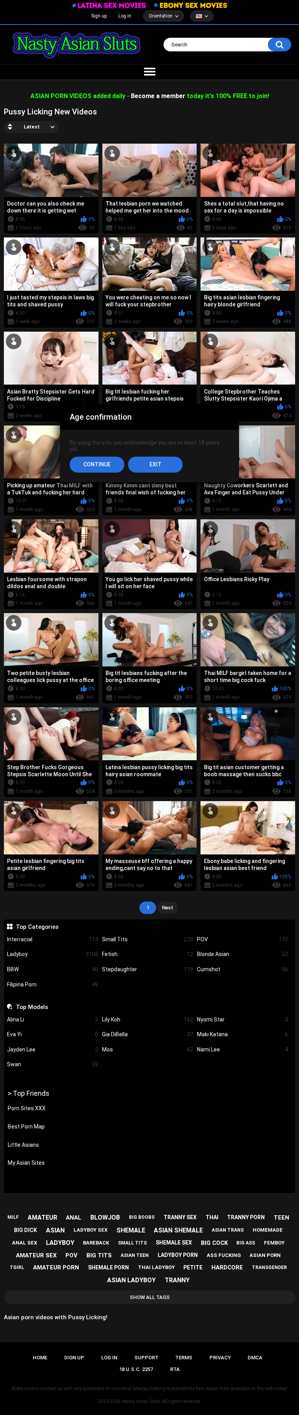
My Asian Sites (26, 1163)
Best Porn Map (26, 1126)
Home (40, 1358)
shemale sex (174, 1242)
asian (55, 1230)
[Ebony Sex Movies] (190, 5)
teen (281, 1217)
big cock (214, 1242)
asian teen (135, 1255)
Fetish (147, 954)
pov (71, 1255)
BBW (52, 969)
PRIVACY (220, 1358)
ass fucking (224, 1255)
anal (73, 1217)
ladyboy (60, 1242)
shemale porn (108, 1267)
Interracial (52, 939)
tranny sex (180, 1217)
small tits (132, 1243)
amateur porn (56, 1267)
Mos (147, 1049)
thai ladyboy (156, 1267)
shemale (130, 1230)
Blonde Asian (242, 954)
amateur (42, 1217)
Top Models (31, 1007)
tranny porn (246, 1217)
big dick (25, 1230)
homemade (268, 1230)
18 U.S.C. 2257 (136, 1369)
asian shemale (178, 1230)
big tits (99, 1255)
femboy (274, 1243)
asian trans (228, 1230)
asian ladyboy (131, 1280)
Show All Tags (150, 1297)
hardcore (227, 1267)
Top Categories (37, 926)
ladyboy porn (178, 1255)
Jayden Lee (52, 1049)
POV (242, 939)
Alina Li (52, 1019)
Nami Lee (242, 1049)
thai (212, 1217)
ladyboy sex (90, 1230)
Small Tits (147, 939)
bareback (96, 1243)
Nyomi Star (242, 1019)
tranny (177, 1280)
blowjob (105, 1217)
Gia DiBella (147, 1034)
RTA (175, 1369)
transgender (269, 1267)
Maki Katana (242, 1034)
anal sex (24, 1243)
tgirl (17, 1267)
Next (167, 908)
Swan (52, 1064)
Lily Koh (147, 1019)
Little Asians (23, 1145)
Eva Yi (52, 1034)
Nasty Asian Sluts (141, 1401)
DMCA (255, 1358)
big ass (245, 1243)
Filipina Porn (52, 984)
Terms (183, 1358)
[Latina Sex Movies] (109, 5)
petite (192, 1267)
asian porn (265, 1255)
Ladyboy (52, 954)
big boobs (142, 1217)
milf (13, 1217)
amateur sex (36, 1255)
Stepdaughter (147, 969)
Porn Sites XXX (27, 1108)
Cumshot (242, 969)
